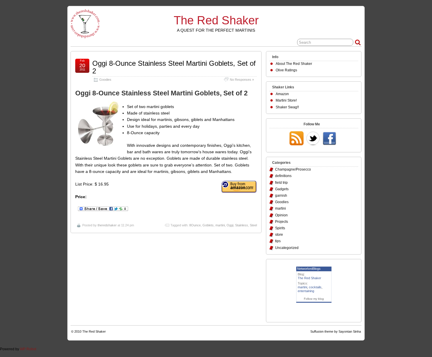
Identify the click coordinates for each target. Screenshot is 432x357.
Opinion (281, 215)
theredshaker (107, 225)
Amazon (282, 94)
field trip (281, 183)
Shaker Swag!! (287, 107)
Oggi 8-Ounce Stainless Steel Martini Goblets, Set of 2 (174, 67)
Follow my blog (314, 298)
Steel (253, 225)
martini (220, 225)
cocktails (315, 287)
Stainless (241, 225)
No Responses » (242, 79)
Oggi (230, 225)
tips (278, 241)
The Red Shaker (216, 20)
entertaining (306, 291)
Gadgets (282, 189)
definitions (283, 176)
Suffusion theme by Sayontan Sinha (335, 331)
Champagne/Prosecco (293, 169)
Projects (281, 222)
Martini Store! (286, 100)
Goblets (208, 225)
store (279, 235)
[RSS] (296, 138)
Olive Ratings (286, 70)
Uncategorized (287, 248)
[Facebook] (329, 138)
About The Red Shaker (294, 64)
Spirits (280, 228)
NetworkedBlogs (309, 268)
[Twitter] (313, 138)
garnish (281, 195)
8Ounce (195, 225)
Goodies (105, 79)
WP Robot (28, 349)
